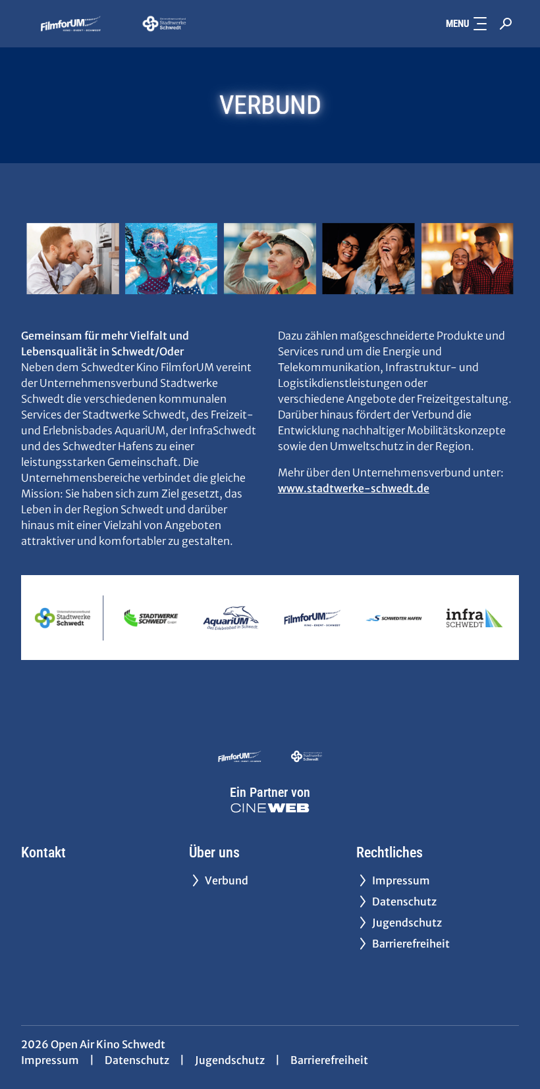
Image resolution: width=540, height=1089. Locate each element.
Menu (458, 24)
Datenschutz (137, 1060)
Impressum (50, 1060)
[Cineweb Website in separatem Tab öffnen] (270, 808)
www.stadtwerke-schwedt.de (353, 488)
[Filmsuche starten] (506, 24)
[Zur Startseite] (113, 24)
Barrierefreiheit (329, 1060)
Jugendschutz (230, 1060)
